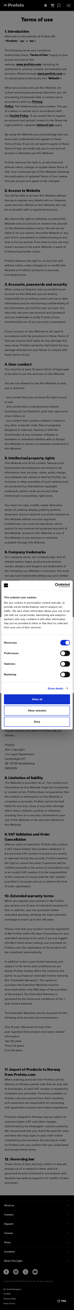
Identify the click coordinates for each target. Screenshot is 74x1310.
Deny (37, 721)
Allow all (37, 699)
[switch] (65, 653)
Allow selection (37, 710)
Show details (55, 688)
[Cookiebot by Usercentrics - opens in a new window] (55, 585)
